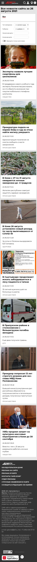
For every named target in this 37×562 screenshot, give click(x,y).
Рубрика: (5, 29)
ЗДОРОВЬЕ (6, 246)
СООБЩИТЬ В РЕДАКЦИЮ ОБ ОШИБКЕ (17, 485)
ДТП (4, 343)
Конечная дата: (7, 37)
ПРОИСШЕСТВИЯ (9, 147)
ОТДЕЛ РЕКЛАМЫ (8, 479)
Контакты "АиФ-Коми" (11, 476)
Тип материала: (7, 25)
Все (4, 17)
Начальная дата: (7, 33)
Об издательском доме (12, 467)
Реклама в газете (9, 473)
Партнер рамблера (19, 552)
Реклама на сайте (10, 470)
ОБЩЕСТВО (7, 97)
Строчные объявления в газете (15, 482)
